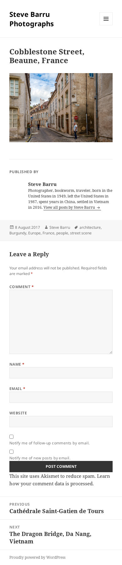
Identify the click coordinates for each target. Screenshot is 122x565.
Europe (34, 233)
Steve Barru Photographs (31, 18)
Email (17, 388)
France (48, 233)
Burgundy (17, 233)
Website (18, 413)
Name (17, 364)
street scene (81, 233)
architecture (90, 227)
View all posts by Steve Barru (69, 207)
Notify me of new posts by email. (39, 458)
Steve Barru (59, 227)
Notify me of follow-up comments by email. (49, 443)
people (62, 233)
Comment (21, 286)
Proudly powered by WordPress (37, 557)
